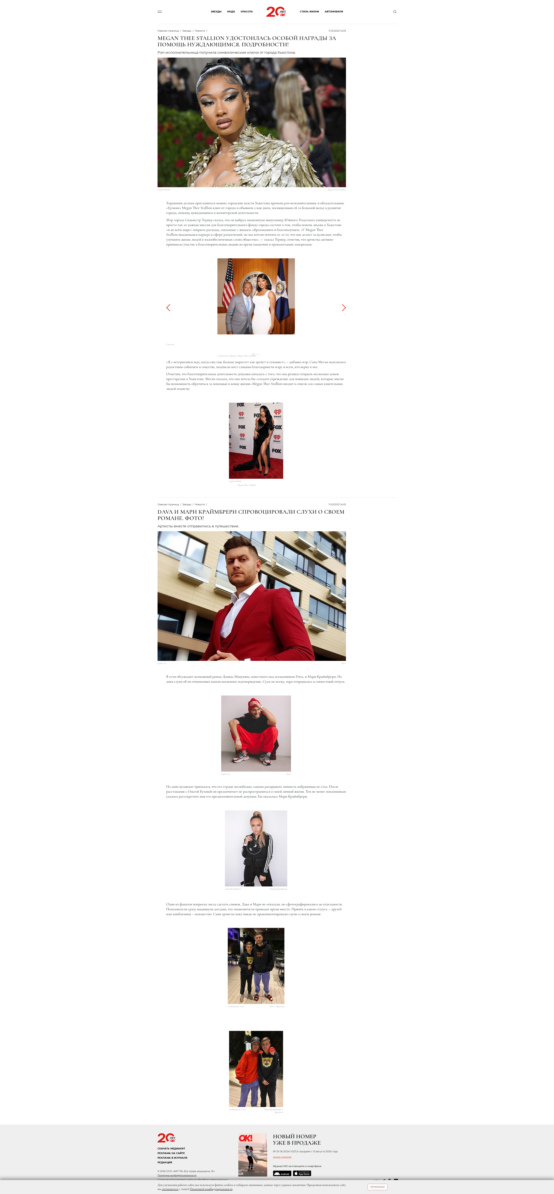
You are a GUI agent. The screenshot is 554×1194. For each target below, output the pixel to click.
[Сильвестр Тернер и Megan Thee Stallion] (256, 296)
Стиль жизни (309, 12)
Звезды (216, 12)
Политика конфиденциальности (177, 1175)
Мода (231, 12)
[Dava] (256, 734)
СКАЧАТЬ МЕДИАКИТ (171, 1148)
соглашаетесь (170, 1189)
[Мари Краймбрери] (256, 848)
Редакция (165, 1162)
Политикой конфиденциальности (211, 1189)
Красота (247, 12)
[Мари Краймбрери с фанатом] (256, 1069)
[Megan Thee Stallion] (256, 441)
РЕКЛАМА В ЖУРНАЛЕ (172, 1157)
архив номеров (282, 1157)
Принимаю (377, 1186)
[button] (169, 307)
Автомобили (334, 12)
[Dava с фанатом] (256, 966)
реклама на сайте (171, 1153)
